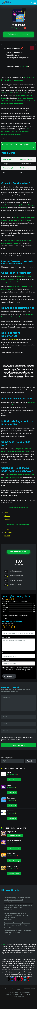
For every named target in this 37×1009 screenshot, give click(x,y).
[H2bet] (3, 788)
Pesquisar (30, 761)
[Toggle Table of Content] (32, 147)
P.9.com (6, 529)
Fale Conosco (27, 994)
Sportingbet (11, 798)
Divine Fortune (12, 866)
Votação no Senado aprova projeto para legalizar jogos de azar (17, 932)
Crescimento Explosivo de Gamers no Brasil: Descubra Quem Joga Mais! (17, 924)
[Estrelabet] (3, 814)
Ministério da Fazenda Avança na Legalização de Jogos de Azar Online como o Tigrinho (16, 915)
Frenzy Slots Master (14, 841)
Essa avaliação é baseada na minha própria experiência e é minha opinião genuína (19, 669)
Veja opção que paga (14, 779)
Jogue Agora (12, 792)
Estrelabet (10, 811)
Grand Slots (11, 853)
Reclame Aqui (12, 340)
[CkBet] (3, 776)
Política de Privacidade (18, 996)
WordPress (27, 988)
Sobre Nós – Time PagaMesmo (14, 994)
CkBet (9, 772)
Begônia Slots (8, 532)
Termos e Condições (12, 992)
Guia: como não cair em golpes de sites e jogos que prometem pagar (18, 906)
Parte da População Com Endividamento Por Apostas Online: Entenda (17, 899)
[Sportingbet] (3, 801)
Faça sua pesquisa (7, 758)
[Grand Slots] (3, 857)
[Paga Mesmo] (7, 2)
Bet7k (6, 512)
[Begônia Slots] (3, 835)
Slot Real (7, 536)
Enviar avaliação (9, 676)
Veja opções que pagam (18, 34)
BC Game (7, 516)
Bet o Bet (7, 519)
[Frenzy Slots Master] (3, 844)
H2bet (9, 785)
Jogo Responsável (25, 992)
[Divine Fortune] (3, 870)
